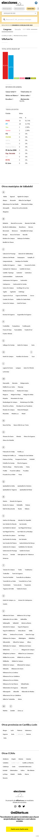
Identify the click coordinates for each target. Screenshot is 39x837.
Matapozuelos (24, 383)
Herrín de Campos (8, 356)
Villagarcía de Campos (28, 650)
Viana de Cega (30, 634)
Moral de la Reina (8, 406)
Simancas (5, 558)
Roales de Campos (8, 505)
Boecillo (25, 234)
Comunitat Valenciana (25, 766)
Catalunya (6, 766)
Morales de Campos (9, 410)
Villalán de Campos (17, 661)
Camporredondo (7, 261)
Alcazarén (13, 200)
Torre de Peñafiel (8, 577)
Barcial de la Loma (16, 223)
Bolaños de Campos (9, 238)
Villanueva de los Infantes (10, 680)
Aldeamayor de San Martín (11, 204)
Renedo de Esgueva (16, 501)
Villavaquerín (6, 691)
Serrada (12, 554)
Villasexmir (24, 688)
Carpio (19, 265)
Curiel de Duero (21, 303)
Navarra (5, 778)
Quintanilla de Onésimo (24, 486)
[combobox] (21, 19)
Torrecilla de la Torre (25, 581)
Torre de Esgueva (17, 573)
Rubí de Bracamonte (9, 509)
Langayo (18, 368)
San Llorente (23, 524)
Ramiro (5, 501)
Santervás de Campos (9, 547)
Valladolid (16, 623)
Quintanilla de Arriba (9, 486)
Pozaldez (26, 471)
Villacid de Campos (18, 642)
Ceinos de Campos (8, 288)
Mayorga (20, 387)
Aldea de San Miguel (25, 200)
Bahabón (5, 223)
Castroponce (6, 284)
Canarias (28, 759)
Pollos (28, 467)
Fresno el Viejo (7, 330)
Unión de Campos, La (9, 600)
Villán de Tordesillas (9, 699)
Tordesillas (6, 573)
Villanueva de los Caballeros (11, 676)
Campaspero (21, 257)
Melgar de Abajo (16, 394)
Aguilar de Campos (23, 196)
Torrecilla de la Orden (9, 581)
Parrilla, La (20, 452)
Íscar (33, 356)
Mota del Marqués (22, 410)
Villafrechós (6, 650)
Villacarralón (6, 642)
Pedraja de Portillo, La (9, 455)
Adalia (5, 196)
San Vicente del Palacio (10, 543)
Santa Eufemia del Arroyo (27, 543)
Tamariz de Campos (9, 570)
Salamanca (28, 730)
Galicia (22, 770)
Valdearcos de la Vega (23, 615)
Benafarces (22, 227)
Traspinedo (27, 585)
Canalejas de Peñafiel (21, 261)
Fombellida (6, 326)
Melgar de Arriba (28, 394)
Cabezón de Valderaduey (25, 253)
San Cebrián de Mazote (10, 524)
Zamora (28, 734)
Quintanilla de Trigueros (10, 490)
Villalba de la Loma (8, 657)
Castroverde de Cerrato (20, 284)
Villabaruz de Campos (9, 638)
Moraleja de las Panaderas (24, 406)
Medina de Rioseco (8, 391)
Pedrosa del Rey (8, 459)
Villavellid (16, 691)
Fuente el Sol (28, 330)
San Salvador (23, 539)
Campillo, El (30, 257)
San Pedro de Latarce (9, 535)
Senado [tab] (18, 29)
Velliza (5, 634)
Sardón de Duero (25, 551)
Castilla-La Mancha (27, 763)
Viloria (20, 699)
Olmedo (18, 436)
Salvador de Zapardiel (24, 520)
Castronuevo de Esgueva (10, 280)
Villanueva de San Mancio (10, 684)
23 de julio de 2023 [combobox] (9, 13)
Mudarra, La (15, 413)
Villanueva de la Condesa (10, 672)
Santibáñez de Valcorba (25, 547)
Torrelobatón (7, 585)
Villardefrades (25, 684)
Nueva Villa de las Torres (21, 425)
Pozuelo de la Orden (9, 474)
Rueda (20, 509)
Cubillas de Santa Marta (23, 299)
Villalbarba (6, 661)
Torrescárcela (17, 585)
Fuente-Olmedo (7, 333)
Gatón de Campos (22, 345)
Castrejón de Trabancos (10, 269)
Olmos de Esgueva (29, 436)
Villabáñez (32, 638)
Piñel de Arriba (18, 467)
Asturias (21, 759)
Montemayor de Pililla (26, 402)
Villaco (29, 642)
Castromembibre (7, 276)
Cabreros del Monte (8, 257)
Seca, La (5, 554)
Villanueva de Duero (17, 669)
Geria (32, 345)
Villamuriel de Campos (23, 665)
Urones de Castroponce (25, 600)
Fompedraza (16, 326)
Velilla (30, 630)
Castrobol (19, 273)
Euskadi (5, 770)
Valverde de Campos (9, 627)
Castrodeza (28, 273)
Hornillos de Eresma (22, 356)
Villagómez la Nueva (9, 653)
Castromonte (19, 276)
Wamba (5, 710)
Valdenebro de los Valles (10, 619)
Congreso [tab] (7, 29)
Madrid (13, 774)
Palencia (19, 730)
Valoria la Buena (26, 623)
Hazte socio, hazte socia (19, 829)
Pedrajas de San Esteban (26, 455)
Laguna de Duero (8, 368)
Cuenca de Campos (8, 303)
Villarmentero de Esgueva (10, 688)
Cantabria (5, 763)
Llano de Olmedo (29, 368)
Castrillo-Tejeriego (8, 273)
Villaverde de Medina (28, 691)
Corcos (32, 295)
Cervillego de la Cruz (23, 288)
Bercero (30, 227)
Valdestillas (23, 619)
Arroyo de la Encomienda (19, 208)
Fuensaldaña (18, 330)
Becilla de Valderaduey (9, 227)
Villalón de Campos (8, 665)
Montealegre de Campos (10, 402)
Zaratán (12, 710)
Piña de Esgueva (22, 463)
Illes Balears (30, 770)
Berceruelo (6, 231)
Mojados (5, 398)
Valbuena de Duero (8, 615)
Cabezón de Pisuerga (9, 253)
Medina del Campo (22, 391)
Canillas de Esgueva (9, 265)
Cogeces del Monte (21, 295)
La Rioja (5, 774)
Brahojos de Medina (24, 238)
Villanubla (6, 669)
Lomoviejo (6, 372)
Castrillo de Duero (25, 269)
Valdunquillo (6, 623)
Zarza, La (20, 710)
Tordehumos (28, 570)
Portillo (5, 471)
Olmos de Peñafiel (8, 440)
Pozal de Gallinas (15, 471)
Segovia (5, 734)
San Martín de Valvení (9, 528)
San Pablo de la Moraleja (24, 531)
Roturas (27, 505)
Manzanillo (6, 383)
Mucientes (6, 413)
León (12, 730)
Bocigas (5, 234)
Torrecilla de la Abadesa (23, 577)
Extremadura (13, 770)
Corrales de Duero (8, 299)
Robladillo (20, 505)
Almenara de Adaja (27, 204)
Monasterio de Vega (17, 398)
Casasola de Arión (30, 265)
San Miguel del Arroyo (25, 528)
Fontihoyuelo (26, 326)
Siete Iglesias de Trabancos (26, 554)
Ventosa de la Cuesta (16, 634)
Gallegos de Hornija (8, 345)
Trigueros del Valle (8, 589)
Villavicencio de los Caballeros (12, 695)
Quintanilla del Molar (26, 490)
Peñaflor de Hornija (8, 463)
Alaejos (5, 200)
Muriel (23, 413)
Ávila (5, 738)
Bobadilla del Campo (27, 231)
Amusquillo (6, 208)
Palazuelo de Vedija (9, 452)
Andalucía (6, 759)
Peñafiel (32, 459)
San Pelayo (21, 535)
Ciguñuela (13, 292)
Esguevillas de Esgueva (24, 314)
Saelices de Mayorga (9, 520)
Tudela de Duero (22, 589)
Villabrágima (22, 638)
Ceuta (13, 766)
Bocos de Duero (15, 234)
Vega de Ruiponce (23, 627)
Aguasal (12, 196)
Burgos (5, 730)
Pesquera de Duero (21, 459)
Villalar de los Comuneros (25, 653)
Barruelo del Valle (30, 223)
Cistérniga (21, 292)
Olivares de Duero (8, 436)
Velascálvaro (22, 630)
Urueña (5, 604)
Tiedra (20, 570)
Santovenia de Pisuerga (10, 551)
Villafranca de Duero (25, 646)
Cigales (5, 292)
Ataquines (6, 212)
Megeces (5, 394)
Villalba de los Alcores (23, 657)
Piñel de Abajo (7, 467)
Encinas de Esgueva (9, 314)
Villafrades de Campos (9, 646)
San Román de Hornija (9, 539)
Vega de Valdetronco (9, 630)
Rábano (27, 509)
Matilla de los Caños (9, 387)
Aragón (13, 759)
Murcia (27, 774)
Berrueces (15, 231)
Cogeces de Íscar (8, 295)
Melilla (20, 774)
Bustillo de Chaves (8, 242)
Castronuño (23, 280)
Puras (20, 474)
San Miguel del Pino (9, 531)
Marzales (15, 383)
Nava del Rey (7, 425)
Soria (12, 734)
